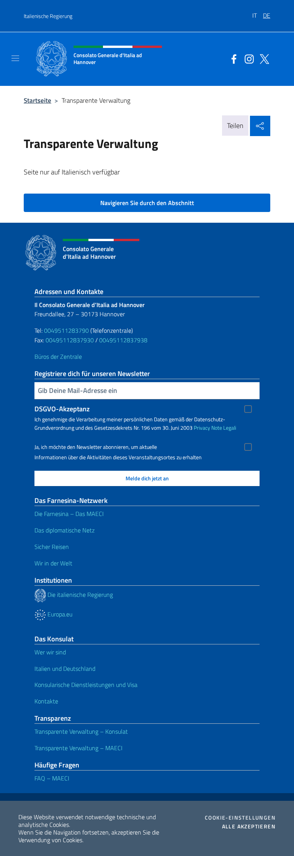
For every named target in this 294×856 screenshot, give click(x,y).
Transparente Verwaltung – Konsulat (81, 731)
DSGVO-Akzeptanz (62, 409)
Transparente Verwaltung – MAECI (78, 747)
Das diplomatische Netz (64, 530)
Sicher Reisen (51, 546)
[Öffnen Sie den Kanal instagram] (247, 58)
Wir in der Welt (53, 563)
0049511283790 (66, 330)
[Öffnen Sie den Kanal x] (262, 58)
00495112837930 (70, 340)
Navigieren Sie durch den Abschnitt (147, 202)
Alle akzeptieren (249, 826)
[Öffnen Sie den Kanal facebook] (232, 58)
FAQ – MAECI (51, 778)
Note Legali (223, 428)
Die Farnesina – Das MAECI (69, 513)
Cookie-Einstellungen (240, 817)
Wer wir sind (50, 652)
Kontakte (46, 701)
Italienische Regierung (48, 16)
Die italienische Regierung (79, 594)
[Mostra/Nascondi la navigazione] (15, 58)
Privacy (202, 428)
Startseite (37, 100)
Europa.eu (59, 614)
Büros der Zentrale (58, 356)
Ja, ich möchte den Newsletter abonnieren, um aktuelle (95, 447)
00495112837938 (123, 340)
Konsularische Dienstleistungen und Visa (85, 684)
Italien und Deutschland (64, 668)
